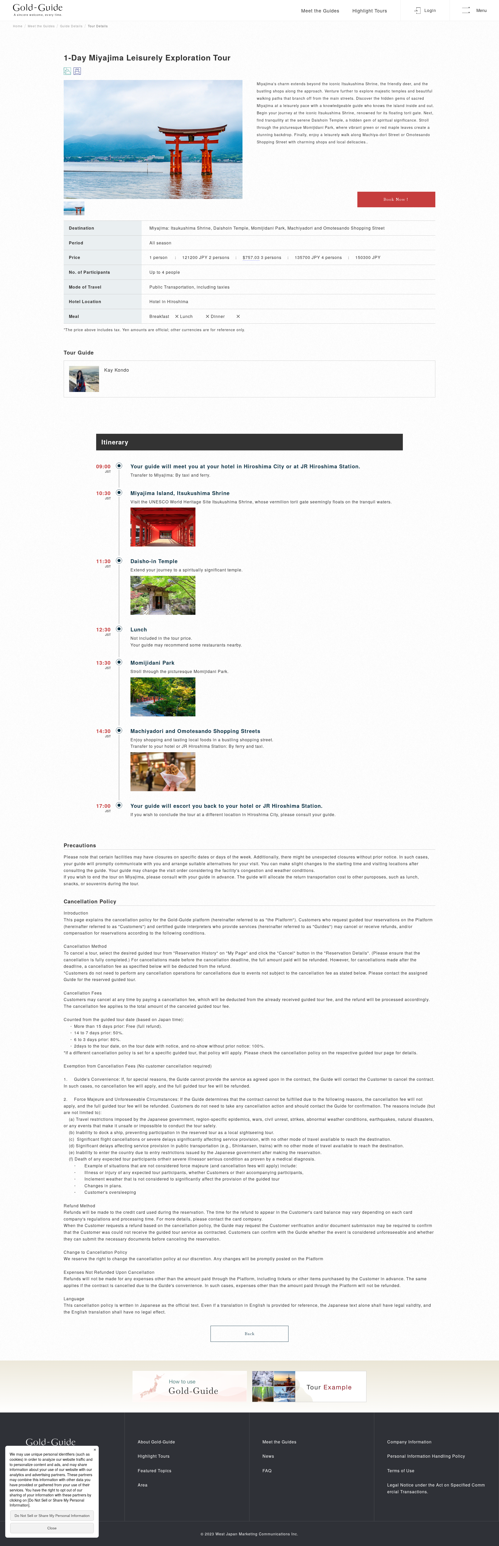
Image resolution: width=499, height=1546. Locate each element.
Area (143, 1485)
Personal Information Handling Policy (426, 1456)
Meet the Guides (320, 10)
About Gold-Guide (156, 1442)
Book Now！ (396, 199)
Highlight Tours (369, 10)
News (268, 1456)
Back (250, 1333)
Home (18, 26)
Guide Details (71, 26)
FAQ (267, 1471)
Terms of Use (401, 1471)
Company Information (409, 1442)
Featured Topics (155, 1471)
